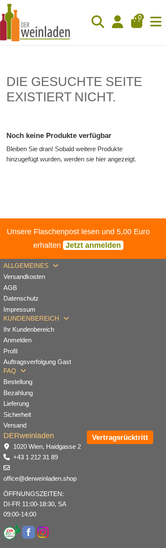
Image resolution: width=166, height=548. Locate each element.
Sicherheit (17, 414)
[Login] (117, 22)
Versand (14, 425)
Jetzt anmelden (93, 245)
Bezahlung (18, 392)
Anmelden (17, 340)
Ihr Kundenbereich (28, 329)
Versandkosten (24, 276)
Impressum (19, 309)
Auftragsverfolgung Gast (37, 361)
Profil (10, 351)
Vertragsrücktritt (120, 437)
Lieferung (16, 403)
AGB (10, 287)
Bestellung (17, 381)
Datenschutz (21, 298)
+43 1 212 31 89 (35, 457)
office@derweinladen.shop (40, 478)
